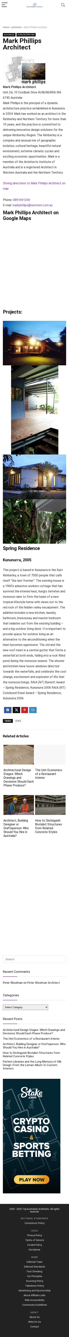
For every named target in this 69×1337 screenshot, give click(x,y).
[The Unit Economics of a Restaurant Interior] (50, 747)
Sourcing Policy (34, 1281)
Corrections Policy (34, 1223)
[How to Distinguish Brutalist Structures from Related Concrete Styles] (50, 797)
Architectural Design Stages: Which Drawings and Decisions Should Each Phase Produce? (18, 777)
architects (16, 27)
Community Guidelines (34, 1304)
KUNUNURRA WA (26, 34)
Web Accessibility (34, 1300)
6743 (18, 721)
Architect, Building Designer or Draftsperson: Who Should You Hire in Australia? (16, 828)
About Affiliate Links (34, 1295)
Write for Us (34, 1321)
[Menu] (4, 5)
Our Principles (34, 1276)
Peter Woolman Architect (43, 982)
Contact (34, 1326)
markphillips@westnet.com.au (32, 205)
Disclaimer (34, 1249)
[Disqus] (34, 896)
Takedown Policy (34, 1285)
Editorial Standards (34, 1266)
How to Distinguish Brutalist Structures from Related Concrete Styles (48, 826)
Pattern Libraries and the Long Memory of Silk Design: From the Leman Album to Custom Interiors (32, 1065)
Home (6, 27)
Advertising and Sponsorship (34, 1290)
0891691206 (21, 200)
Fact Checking (34, 1271)
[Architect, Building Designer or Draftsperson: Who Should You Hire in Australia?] (18, 797)
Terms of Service (34, 1240)
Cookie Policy (34, 1244)
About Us (35, 1317)
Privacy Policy (34, 1235)
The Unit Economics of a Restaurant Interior (48, 774)
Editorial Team (35, 1261)
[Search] (63, 5)
